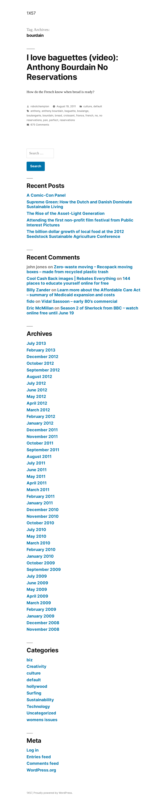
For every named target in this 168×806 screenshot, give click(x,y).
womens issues (42, 719)
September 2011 (43, 449)
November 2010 (43, 516)
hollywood (37, 686)
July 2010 (36, 529)
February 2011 (41, 496)
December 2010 (43, 509)
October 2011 (40, 443)
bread (58, 115)
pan (45, 120)
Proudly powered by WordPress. (53, 792)
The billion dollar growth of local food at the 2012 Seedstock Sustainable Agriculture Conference (75, 234)
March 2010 (38, 542)
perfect (53, 120)
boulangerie (34, 115)
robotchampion (40, 106)
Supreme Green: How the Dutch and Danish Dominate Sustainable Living (79, 204)
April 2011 (37, 482)
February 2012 (41, 416)
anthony (35, 110)
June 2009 (37, 582)
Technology (38, 706)
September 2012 (43, 370)
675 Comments (40, 124)
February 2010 (41, 549)
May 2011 (36, 476)
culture (87, 106)
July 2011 (36, 463)
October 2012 (40, 363)
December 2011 (42, 429)
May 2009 (37, 589)
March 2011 (38, 489)
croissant (69, 115)
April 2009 (37, 596)
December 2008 (43, 622)
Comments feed (43, 763)
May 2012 (36, 396)
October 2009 (41, 562)
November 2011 (42, 436)
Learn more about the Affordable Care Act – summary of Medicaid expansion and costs (83, 292)
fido (30, 301)
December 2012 (42, 356)
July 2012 (36, 383)
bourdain (47, 115)
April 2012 (37, 403)
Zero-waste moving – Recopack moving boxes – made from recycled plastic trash (80, 269)
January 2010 (40, 556)
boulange (82, 110)
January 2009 (40, 616)
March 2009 (39, 602)
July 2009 (37, 576)
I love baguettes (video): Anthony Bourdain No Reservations (72, 67)
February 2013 (41, 350)
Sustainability (40, 699)
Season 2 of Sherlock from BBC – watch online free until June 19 (82, 310)
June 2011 (37, 469)
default (97, 106)
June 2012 (37, 389)
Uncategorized (41, 713)
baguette (70, 110)
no (96, 115)
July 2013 (36, 343)
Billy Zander (38, 289)
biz (30, 659)
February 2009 (41, 609)
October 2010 (40, 522)
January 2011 (40, 502)
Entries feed (39, 756)
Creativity (36, 666)
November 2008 (43, 629)
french (89, 115)
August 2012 (39, 376)
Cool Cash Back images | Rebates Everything (71, 278)
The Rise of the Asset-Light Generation (66, 213)
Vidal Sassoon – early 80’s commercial (79, 301)
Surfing (34, 693)
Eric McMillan (40, 308)
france (80, 115)
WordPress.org (41, 770)
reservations (67, 120)
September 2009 (44, 569)
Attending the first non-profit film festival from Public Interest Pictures (80, 222)
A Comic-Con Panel (46, 195)
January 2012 (40, 423)
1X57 (31, 13)
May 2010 (36, 536)
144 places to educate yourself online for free (78, 281)
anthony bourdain (52, 110)
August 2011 (39, 456)
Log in (33, 750)
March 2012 (38, 409)
